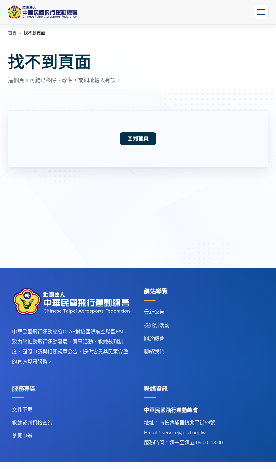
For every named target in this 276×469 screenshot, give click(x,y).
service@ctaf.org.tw (184, 432)
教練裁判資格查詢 (32, 422)
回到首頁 (138, 138)
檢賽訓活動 (156, 325)
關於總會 (154, 338)
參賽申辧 (22, 435)
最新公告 (154, 312)
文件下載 (22, 409)
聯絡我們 (154, 351)
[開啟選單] (261, 12)
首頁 (12, 32)
